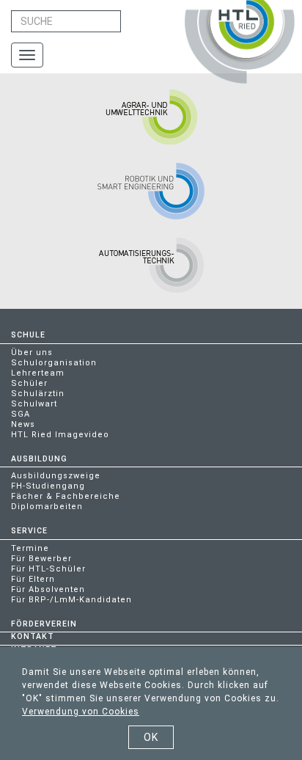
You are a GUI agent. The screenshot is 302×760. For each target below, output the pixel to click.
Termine (30, 548)
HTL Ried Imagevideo (60, 434)
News (23, 424)
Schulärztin (38, 393)
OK (151, 737)
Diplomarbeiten (47, 506)
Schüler (29, 383)
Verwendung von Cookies (80, 711)
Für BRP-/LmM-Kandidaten (71, 599)
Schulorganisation (54, 363)
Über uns (32, 352)
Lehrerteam (38, 373)
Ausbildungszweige (55, 476)
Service (29, 531)
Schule (28, 335)
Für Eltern (33, 579)
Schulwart (34, 404)
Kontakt (32, 636)
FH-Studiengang (48, 486)
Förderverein (44, 624)
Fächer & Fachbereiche (65, 496)
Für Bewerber (41, 558)
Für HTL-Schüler (48, 569)
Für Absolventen (48, 589)
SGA (20, 414)
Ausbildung (39, 459)
